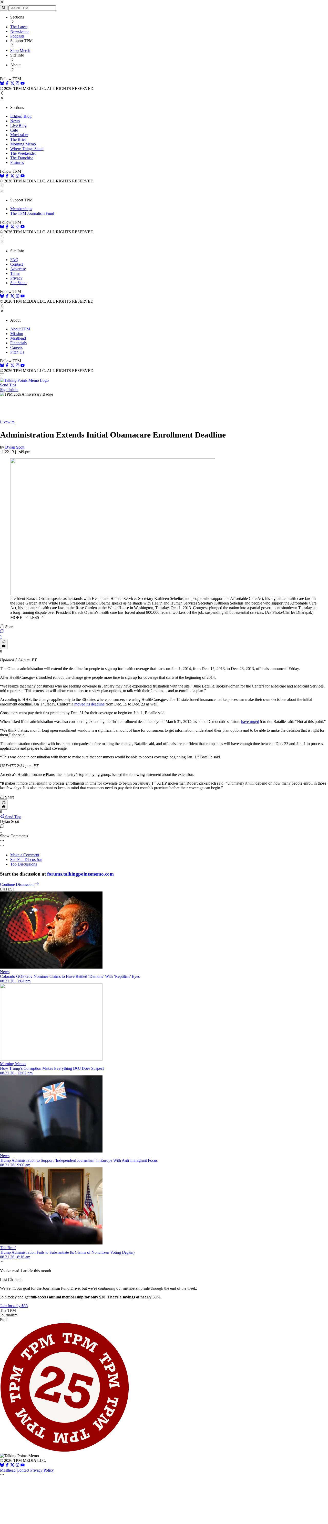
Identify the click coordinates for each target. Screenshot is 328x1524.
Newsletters (19, 31)
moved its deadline (89, 704)
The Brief (18, 139)
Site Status (18, 283)
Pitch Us (17, 352)
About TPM (20, 329)
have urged (250, 721)
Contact (16, 264)
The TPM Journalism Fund (32, 213)
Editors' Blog (21, 116)
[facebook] (7, 84)
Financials (18, 343)
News (15, 121)
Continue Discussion (17, 884)
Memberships (21, 209)
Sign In (6, 389)
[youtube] (22, 84)
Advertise (18, 269)
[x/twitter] (12, 84)
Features (17, 162)
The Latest (18, 27)
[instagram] (17, 84)
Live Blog (18, 125)
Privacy (16, 278)
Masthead (18, 338)
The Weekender (23, 153)
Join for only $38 (14, 1306)
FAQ (14, 259)
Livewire (7, 422)
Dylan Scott (14, 447)
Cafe (14, 130)
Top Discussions (23, 864)
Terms (15, 273)
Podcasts (17, 36)
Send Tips (8, 385)
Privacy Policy (42, 1470)
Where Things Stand (27, 148)
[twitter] (12, 1465)
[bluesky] (2, 84)
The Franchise (21, 158)
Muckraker (19, 135)
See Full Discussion (26, 859)
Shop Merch (20, 50)
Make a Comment (24, 855)
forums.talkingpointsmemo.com (80, 874)
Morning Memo (23, 144)
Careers (16, 347)
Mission (16, 333)
